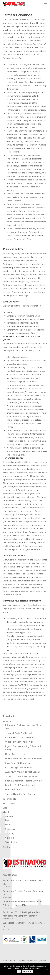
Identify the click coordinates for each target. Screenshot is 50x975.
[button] (45, 4)
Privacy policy (27, 971)
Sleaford (9, 837)
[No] (47, 969)
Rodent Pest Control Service (19, 737)
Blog (5, 807)
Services (7, 721)
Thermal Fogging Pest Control (20, 794)
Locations (8, 816)
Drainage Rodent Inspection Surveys (23, 758)
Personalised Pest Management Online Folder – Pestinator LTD (22, 903)
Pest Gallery (9, 803)
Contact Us (8, 847)
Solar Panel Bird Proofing (17, 763)
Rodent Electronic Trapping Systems (23, 780)
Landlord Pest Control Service (20, 785)
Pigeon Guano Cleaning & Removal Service (23, 748)
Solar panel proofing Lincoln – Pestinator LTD (23, 882)
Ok (19, 971)
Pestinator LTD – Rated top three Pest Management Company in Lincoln (21, 914)
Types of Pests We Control (18, 733)
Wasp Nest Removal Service (19, 741)
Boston (8, 820)
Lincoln (8, 824)
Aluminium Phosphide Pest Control (22, 772)
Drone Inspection (13, 789)
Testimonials (9, 799)
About (6, 812)
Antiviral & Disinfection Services (21, 776)
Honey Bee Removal (15, 754)
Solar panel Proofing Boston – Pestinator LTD (23, 893)
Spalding (9, 833)
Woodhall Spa (12, 842)
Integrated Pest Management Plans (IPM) (23, 727)
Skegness (10, 829)
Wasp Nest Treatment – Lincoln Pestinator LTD (24, 925)
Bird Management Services (18, 767)
